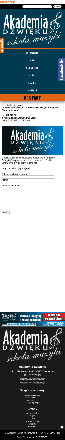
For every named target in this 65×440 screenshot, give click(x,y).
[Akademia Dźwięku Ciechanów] (32, 28)
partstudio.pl (32, 400)
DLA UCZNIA (32, 67)
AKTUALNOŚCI (32, 52)
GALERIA (32, 83)
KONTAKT (32, 90)
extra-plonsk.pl (32, 398)
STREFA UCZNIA (32, 421)
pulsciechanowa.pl (32, 395)
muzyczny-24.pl (32, 403)
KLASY (32, 75)
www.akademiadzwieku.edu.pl (32, 383)
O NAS (33, 60)
